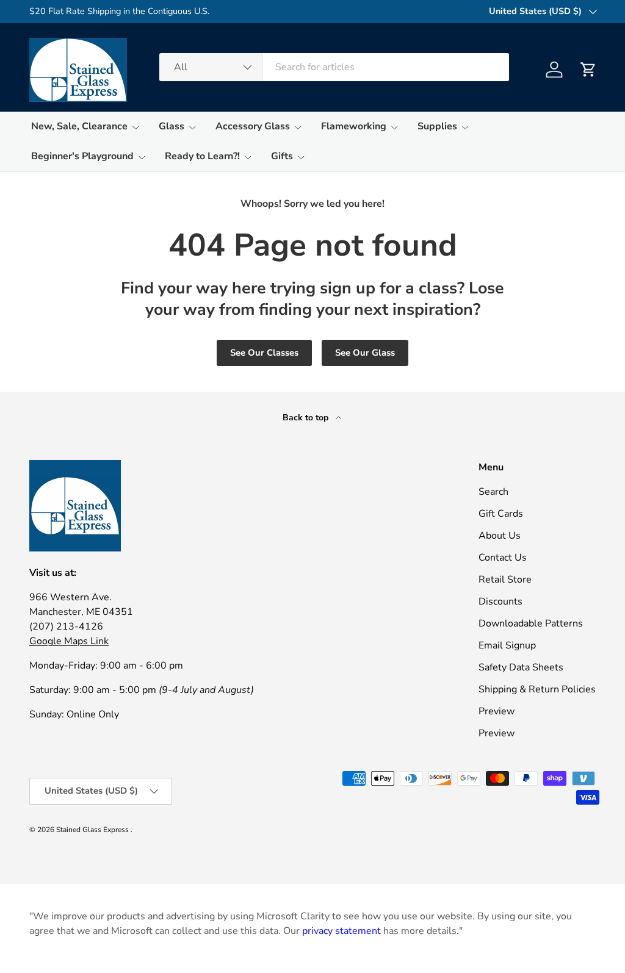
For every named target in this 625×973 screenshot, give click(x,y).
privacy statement (341, 931)
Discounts (500, 601)
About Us (500, 535)
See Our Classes (264, 352)
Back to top (307, 417)
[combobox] (334, 67)
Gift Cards (501, 513)
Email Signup (507, 645)
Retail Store (505, 579)
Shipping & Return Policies (537, 689)
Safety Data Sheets (521, 667)
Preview (497, 711)
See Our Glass (365, 352)
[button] (588, 69)
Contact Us (503, 557)
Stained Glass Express (93, 830)
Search (493, 491)
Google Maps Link (69, 641)
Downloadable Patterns (531, 623)
